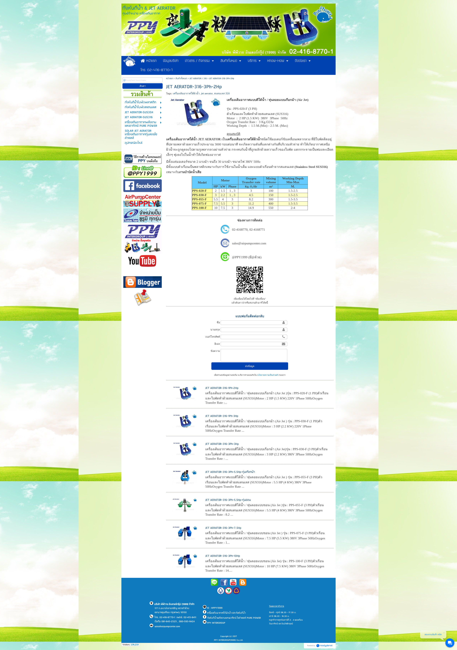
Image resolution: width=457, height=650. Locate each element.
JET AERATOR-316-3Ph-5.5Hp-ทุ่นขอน (228, 500)
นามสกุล (215, 329)
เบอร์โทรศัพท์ (212, 336)
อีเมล (217, 343)
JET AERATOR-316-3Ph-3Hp (222, 444)
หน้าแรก (169, 78)
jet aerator (207, 93)
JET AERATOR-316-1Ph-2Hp (221, 388)
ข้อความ (215, 351)
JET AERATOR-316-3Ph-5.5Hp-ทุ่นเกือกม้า (230, 472)
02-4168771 (257, 229)
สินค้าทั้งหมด (181, 78)
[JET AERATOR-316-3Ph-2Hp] (195, 112)
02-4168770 (240, 229)
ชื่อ (218, 322)
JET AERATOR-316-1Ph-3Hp (221, 416)
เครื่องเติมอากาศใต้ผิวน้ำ (186, 93)
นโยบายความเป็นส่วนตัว (268, 375)
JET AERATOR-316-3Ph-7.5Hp (223, 528)
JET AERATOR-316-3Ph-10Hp (222, 556)
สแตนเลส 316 (222, 93)
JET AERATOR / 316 (198, 78)
